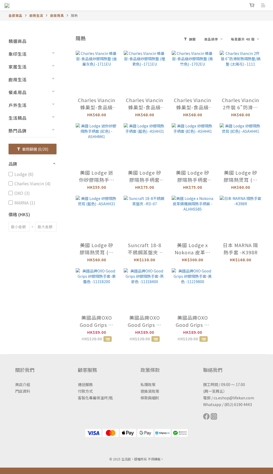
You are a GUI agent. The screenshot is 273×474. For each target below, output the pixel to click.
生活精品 (18, 118)
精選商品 (18, 41)
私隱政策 (147, 384)
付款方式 (85, 391)
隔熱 (74, 15)
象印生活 (18, 54)
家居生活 (18, 66)
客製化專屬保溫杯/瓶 (95, 397)
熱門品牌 (18, 130)
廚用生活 (36, 15)
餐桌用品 (18, 92)
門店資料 (22, 391)
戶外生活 (18, 105)
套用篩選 (34, 149)
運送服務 (85, 384)
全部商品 (15, 15)
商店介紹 (22, 384)
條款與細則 (149, 397)
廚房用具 (57, 15)
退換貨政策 (149, 391)
